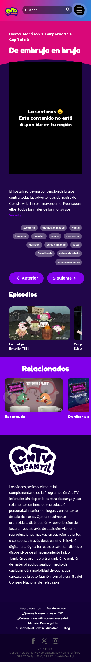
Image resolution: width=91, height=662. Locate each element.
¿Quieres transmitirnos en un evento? (43, 618)
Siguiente (62, 278)
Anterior (30, 278)
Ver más (15, 215)
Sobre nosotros (30, 608)
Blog (67, 628)
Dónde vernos (56, 608)
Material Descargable (43, 623)
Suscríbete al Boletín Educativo (37, 628)
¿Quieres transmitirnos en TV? (43, 613)
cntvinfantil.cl (65, 656)
